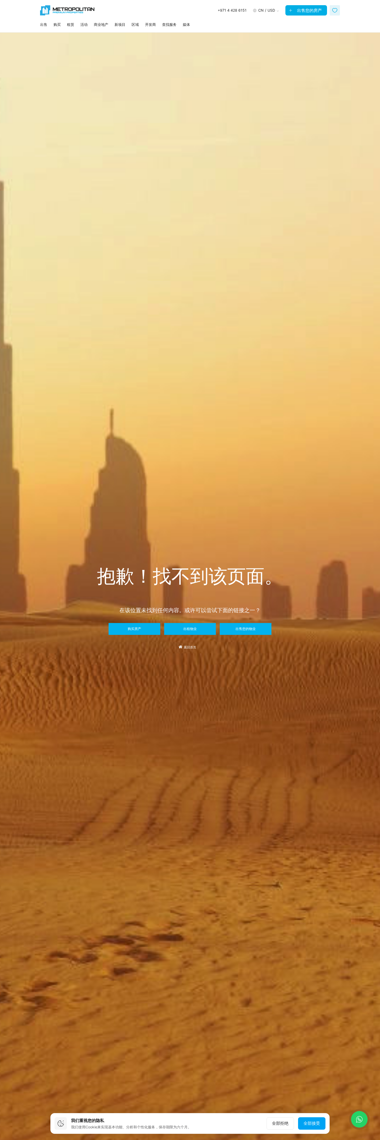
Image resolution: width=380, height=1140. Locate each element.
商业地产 (101, 24)
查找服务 (169, 24)
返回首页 (190, 647)
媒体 (186, 24)
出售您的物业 (245, 629)
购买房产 (134, 629)
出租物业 (190, 629)
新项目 (120, 24)
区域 (135, 24)
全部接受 (311, 1123)
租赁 (70, 24)
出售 (43, 24)
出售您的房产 (309, 10)
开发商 (150, 24)
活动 (84, 24)
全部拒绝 (280, 1123)
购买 (57, 24)
